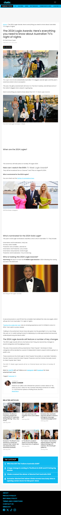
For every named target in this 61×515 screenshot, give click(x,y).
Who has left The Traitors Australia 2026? (23, 464)
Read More (15, 391)
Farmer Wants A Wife (45, 6)
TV (15, 6)
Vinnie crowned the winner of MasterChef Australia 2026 (29, 474)
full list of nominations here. (25, 178)
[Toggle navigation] (55, 2)
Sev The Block (34, 6)
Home (5, 24)
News (26, 6)
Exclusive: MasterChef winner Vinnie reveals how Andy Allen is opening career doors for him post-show (31, 480)
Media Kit (7, 507)
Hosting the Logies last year (12, 325)
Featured (20, 6)
